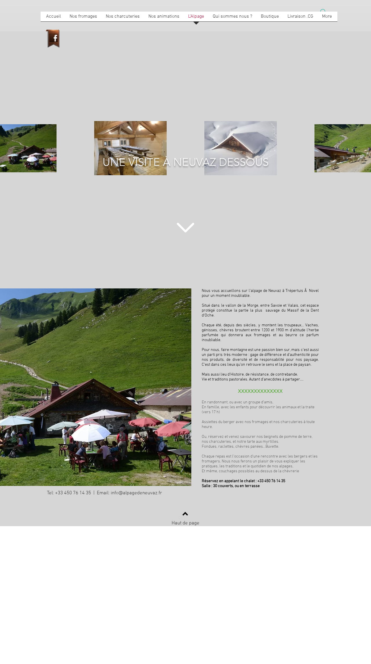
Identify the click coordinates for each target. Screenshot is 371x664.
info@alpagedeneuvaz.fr (136, 493)
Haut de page (185, 523)
